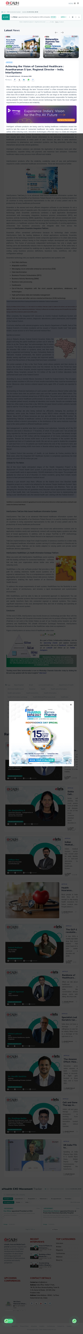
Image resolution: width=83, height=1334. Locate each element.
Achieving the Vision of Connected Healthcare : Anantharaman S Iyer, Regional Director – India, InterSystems (34, 69)
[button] (72, 4)
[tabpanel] (22, 46)
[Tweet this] (19, 79)
